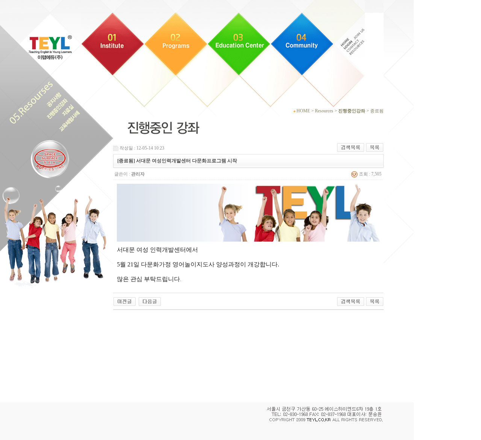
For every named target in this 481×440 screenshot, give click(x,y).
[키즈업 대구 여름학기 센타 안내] (124, 301)
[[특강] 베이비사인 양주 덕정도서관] (149, 301)
